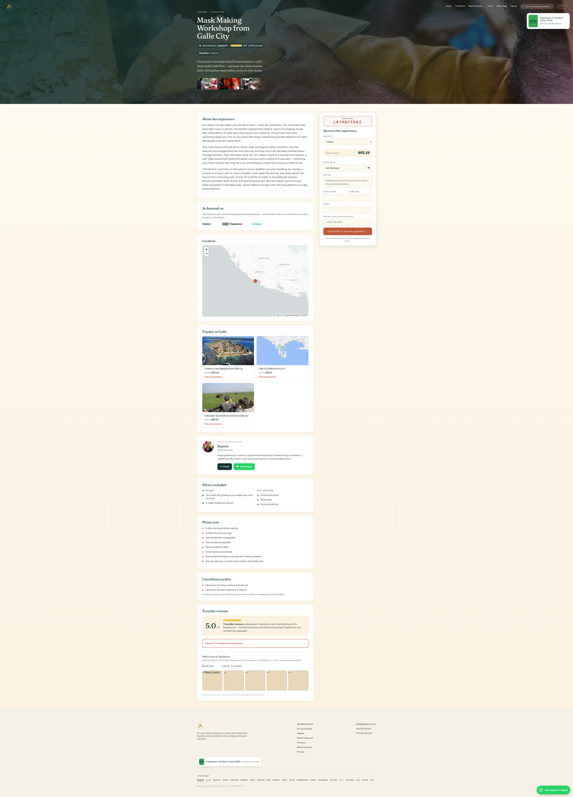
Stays (449, 6)
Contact (301, 742)
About (513, 6)
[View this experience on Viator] (210, 224)
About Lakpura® (305, 738)
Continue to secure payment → (348, 231)
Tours (490, 6)
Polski (313, 780)
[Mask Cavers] (212, 680)
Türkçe (365, 780)
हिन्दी (268, 780)
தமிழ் (358, 780)
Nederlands (302, 780)
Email (224, 466)
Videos (300, 733)
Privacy (300, 752)
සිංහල (341, 780)
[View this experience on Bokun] (258, 224)
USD (562, 6)
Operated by (231, 45)
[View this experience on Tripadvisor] (235, 224)
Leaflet (278, 315)
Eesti (252, 780)
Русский (333, 780)
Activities (502, 6)
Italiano (276, 780)
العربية (208, 780)
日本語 (284, 780)
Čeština (216, 780)
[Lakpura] (9, 6)
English (200, 780)
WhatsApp (244, 466)
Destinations (476, 6)
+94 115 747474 (363, 729)
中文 (372, 780)
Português (323, 780)
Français (261, 780)
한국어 (292, 780)
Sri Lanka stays (304, 729)
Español (244, 780)
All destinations (305, 724)
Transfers (460, 6)
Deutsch (235, 780)
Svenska (350, 780)
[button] (255, 281)
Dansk (225, 780)
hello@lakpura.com (366, 724)
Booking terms (304, 747)
